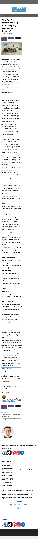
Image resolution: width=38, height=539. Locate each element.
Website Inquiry (9, 472)
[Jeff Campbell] (4, 398)
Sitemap (5, 519)
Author (3, 392)
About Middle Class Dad (24, 1)
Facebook (3, 1)
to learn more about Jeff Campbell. (19, 504)
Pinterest (7, 1)
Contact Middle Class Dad (13, 2)
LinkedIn (19, 1)
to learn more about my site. (19, 505)
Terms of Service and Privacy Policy (23, 2)
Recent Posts (7, 392)
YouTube (15, 1)
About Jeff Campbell (32, 1)
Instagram (11, 1)
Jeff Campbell (9, 394)
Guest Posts (6, 412)
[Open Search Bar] (36, 15)
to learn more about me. (8, 400)
